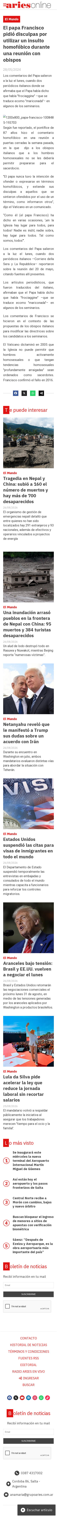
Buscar (28, 1385)
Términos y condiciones (28, 1351)
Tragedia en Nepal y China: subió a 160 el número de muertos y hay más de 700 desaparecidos (25, 489)
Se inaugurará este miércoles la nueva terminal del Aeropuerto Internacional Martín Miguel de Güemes (31, 1160)
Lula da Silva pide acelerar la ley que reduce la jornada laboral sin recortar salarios (23, 1088)
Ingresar (30, 1378)
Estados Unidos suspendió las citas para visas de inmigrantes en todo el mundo (28, 847)
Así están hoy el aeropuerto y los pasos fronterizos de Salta (30, 1183)
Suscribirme (28, 1294)
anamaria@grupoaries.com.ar (31, 1494)
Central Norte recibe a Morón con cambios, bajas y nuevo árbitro (32, 1202)
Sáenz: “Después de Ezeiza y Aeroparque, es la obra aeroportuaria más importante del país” (33, 1245)
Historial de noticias (28, 1345)
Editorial (28, 1365)
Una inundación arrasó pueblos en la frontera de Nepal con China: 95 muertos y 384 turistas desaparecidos (27, 624)
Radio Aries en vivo (28, 1371)
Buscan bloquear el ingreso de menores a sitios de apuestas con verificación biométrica (33, 1223)
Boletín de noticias (26, 1266)
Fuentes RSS (28, 1358)
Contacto (28, 1338)
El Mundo (12, 19)
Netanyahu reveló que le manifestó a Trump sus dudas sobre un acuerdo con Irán (26, 732)
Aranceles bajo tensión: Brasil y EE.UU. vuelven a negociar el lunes (27, 969)
